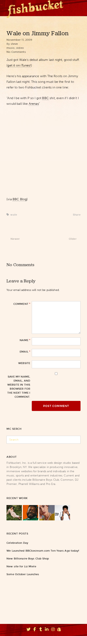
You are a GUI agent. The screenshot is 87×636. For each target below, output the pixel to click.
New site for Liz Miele (21, 566)
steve (14, 43)
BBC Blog (20, 199)
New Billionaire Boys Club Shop (27, 558)
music (10, 47)
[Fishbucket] (34, 8)
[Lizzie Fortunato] (47, 512)
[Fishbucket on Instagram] (53, 630)
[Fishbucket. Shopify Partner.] (59, 630)
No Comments (16, 51)
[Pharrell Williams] (62, 512)
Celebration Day (17, 542)
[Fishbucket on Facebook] (35, 630)
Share (77, 214)
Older (72, 238)
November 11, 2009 (19, 39)
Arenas (34, 104)
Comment (21, 303)
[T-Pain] (30, 512)
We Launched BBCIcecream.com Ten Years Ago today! (42, 550)
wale (13, 214)
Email (25, 351)
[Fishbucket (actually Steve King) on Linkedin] (47, 630)
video (20, 47)
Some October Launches (22, 574)
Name (25, 340)
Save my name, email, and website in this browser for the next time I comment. (18, 386)
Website (24, 363)
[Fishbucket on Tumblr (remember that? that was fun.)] (41, 630)
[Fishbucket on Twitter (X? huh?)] (28, 630)
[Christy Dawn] (14, 512)
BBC (45, 98)
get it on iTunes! (19, 65)
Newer (15, 238)
